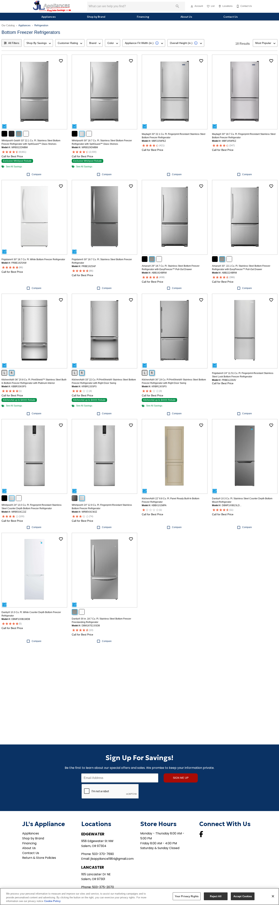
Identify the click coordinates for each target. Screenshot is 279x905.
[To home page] (52, 6)
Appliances (48, 16)
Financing (143, 16)
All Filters (13, 43)
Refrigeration (41, 25)
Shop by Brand (96, 16)
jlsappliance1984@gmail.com (112, 858)
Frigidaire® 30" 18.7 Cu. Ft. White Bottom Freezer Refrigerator (33, 259)
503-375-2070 (103, 887)
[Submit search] (177, 6)
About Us (186, 16)
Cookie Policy (52, 901)
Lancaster (92, 867)
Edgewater (92, 834)
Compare (36, 174)
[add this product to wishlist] (60, 60)
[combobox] (38, 43)
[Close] (273, 896)
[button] (192, 6)
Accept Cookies (242, 896)
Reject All (215, 896)
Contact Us (230, 16)
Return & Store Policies (39, 858)
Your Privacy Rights (187, 896)
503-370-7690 (103, 854)
